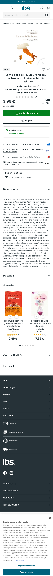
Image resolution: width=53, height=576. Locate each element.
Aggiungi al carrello (28, 113)
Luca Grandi (35, 89)
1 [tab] (26, 63)
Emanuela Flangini (13, 89)
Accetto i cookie (26, 572)
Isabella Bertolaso (23, 86)
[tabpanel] (26, 46)
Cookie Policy (18, 560)
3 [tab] (25, 345)
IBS (12, 106)
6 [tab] (32, 345)
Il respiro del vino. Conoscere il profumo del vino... (40, 323)
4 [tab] (27, 345)
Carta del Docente (31, 144)
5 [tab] (30, 345)
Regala (28, 120)
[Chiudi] (50, 518)
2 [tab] (22, 345)
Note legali (8, 366)
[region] (26, 545)
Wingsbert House (25, 92)
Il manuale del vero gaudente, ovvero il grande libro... (13, 323)
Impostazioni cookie (26, 565)
